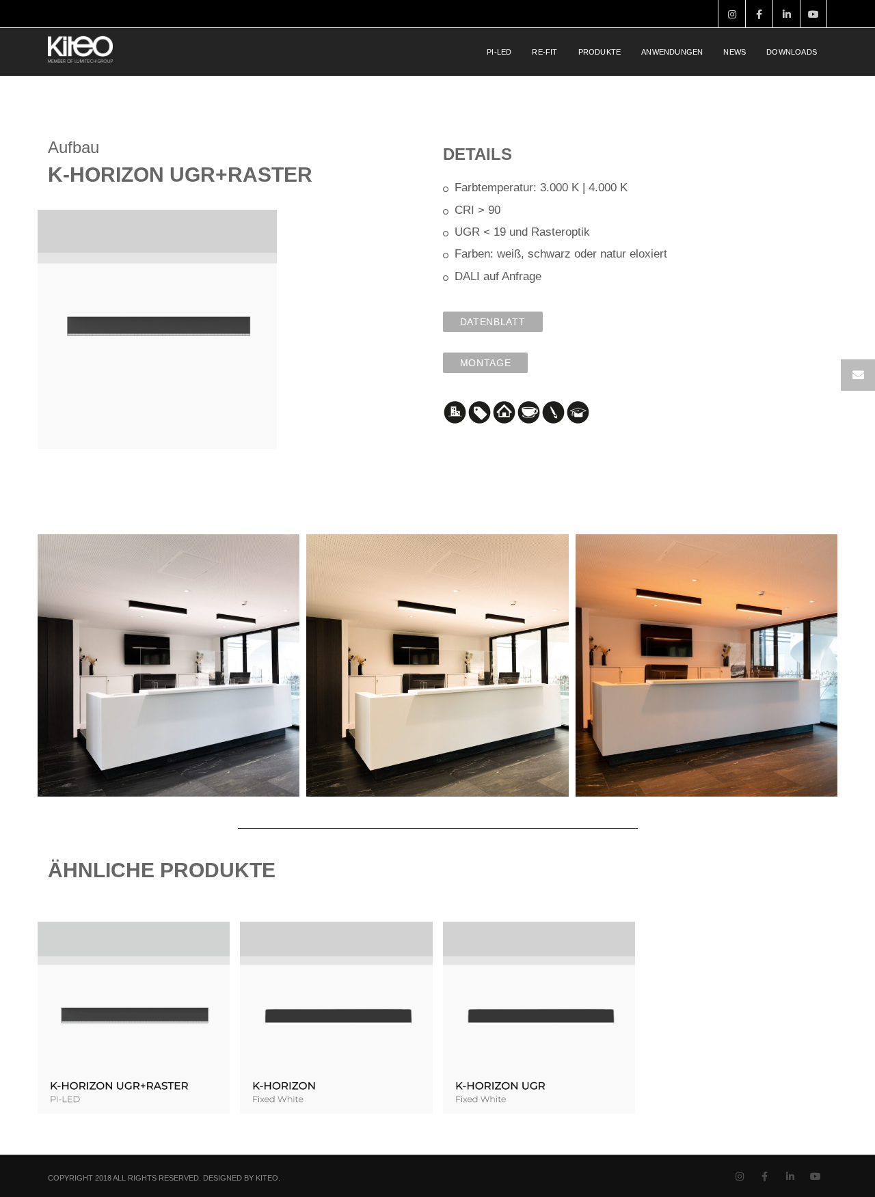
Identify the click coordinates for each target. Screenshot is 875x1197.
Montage (485, 362)
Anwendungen (672, 52)
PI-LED (499, 52)
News (734, 52)
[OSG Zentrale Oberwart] (168, 665)
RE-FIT (544, 52)
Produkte (599, 52)
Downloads (791, 52)
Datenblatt (493, 321)
